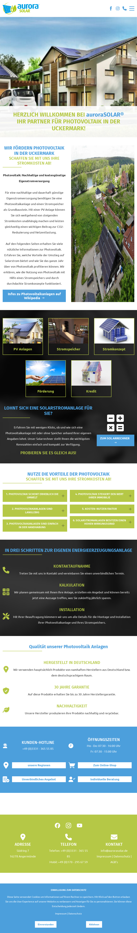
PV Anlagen (23, 349)
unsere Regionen (39, 765)
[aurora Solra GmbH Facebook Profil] (57, 825)
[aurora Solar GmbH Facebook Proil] (111, 8)
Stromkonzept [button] (114, 349)
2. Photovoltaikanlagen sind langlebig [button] (32, 510)
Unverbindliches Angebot (39, 779)
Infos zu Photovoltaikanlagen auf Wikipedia (34, 296)
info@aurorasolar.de (114, 850)
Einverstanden (46, 924)
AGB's (114, 862)
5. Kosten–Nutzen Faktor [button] (99, 509)
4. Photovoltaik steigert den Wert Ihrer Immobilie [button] (99, 495)
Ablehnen (94, 924)
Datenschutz (122, 856)
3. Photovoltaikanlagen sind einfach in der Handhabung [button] (32, 525)
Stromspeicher (68, 349)
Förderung (45, 391)
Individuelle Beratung (104, 779)
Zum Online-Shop (104, 765)
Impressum (104, 856)
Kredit (91, 391)
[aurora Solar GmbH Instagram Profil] (118, 8)
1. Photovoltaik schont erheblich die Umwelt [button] (32, 495)
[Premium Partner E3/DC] (68, 804)
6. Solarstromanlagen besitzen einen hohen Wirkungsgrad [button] (99, 522)
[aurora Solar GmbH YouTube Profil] (79, 825)
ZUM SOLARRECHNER (115, 438)
